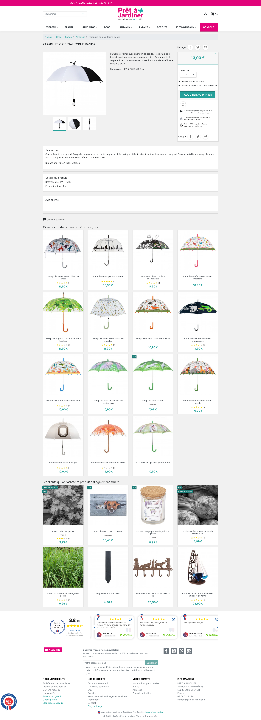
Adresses (137, 689)
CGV (90, 689)
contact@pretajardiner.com (191, 699)
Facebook (166, 651)
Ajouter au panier (198, 94)
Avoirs (136, 686)
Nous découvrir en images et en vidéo (107, 696)
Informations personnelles (146, 683)
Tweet (198, 47)
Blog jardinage (95, 706)
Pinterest (205, 47)
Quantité (184, 70)
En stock (49, 186)
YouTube (174, 651)
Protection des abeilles (54, 686)
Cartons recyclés (51, 689)
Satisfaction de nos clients (56, 683)
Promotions (94, 699)
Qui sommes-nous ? (98, 683)
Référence (50, 182)
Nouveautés (49, 693)
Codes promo (50, 699)
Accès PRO (53, 650)
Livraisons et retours (98, 686)
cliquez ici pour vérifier (154, 712)
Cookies (92, 693)
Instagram (189, 651)
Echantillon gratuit (52, 696)
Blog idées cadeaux (53, 703)
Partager (190, 47)
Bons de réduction (142, 693)
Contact (92, 703)
